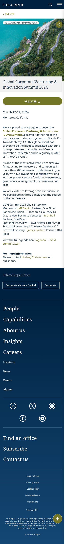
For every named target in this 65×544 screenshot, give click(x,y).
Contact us (15, 459)
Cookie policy (32, 488)
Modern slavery (32, 495)
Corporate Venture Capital (21, 285)
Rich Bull (49, 215)
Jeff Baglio (24, 208)
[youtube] (42, 418)
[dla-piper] (13, 4)
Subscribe (15, 448)
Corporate (50, 285)
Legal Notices (21, 525)
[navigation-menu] (59, 4)
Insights (12, 341)
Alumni (7, 389)
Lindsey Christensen (34, 257)
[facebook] (23, 418)
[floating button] (57, 518)
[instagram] (52, 406)
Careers (12, 352)
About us (14, 330)
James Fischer (36, 230)
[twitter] (32, 406)
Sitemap (30, 510)
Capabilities (17, 319)
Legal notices (32, 475)
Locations (9, 362)
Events (9, 14)
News (6, 371)
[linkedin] (13, 406)
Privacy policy (32, 482)
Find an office (20, 438)
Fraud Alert (32, 501)
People (11, 308)
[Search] (50, 4)
